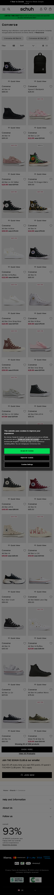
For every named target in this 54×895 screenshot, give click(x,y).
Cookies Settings (27, 464)
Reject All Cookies (27, 458)
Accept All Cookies (27, 451)
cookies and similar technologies (28, 439)
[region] (27, 447)
